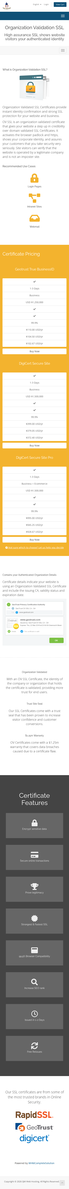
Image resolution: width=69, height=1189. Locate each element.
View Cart (60, 4)
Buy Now (35, 351)
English (36, 4)
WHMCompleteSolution (41, 1163)
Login (46, 4)
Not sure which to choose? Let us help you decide (36, 547)
